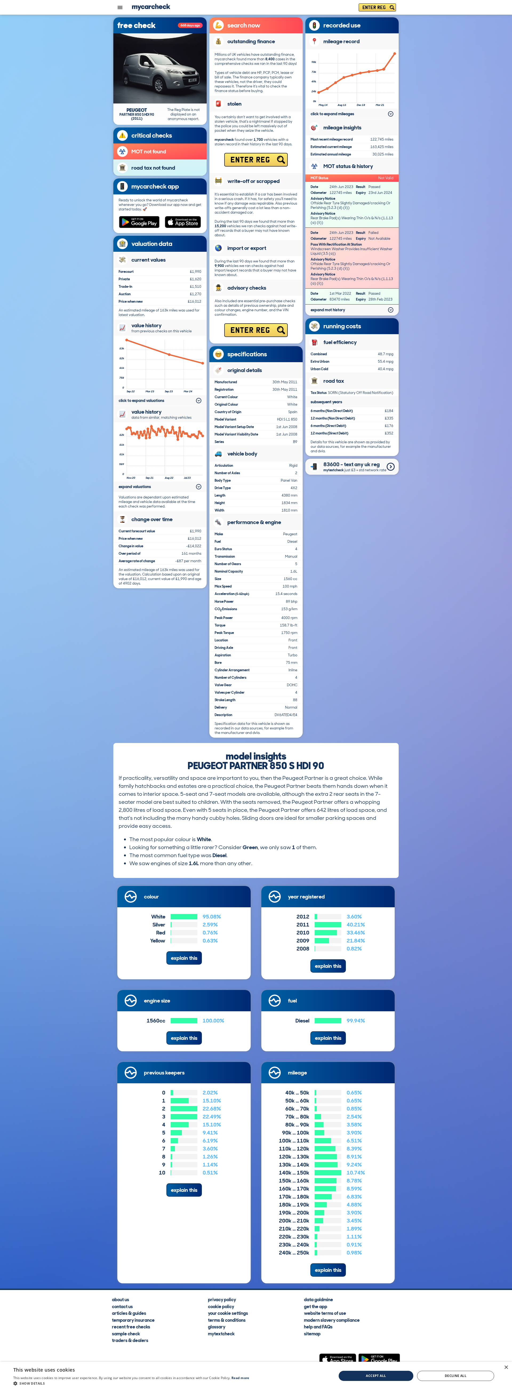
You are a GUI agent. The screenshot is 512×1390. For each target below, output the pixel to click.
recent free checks (131, 1326)
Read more (240, 1378)
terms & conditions (227, 1320)
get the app (315, 1306)
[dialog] (256, 1376)
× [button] (506, 1367)
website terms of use (325, 1313)
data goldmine (318, 1299)
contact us (122, 1306)
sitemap (312, 1333)
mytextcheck (221, 1333)
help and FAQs (318, 1326)
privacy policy (222, 1299)
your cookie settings (228, 1313)
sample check (126, 1333)
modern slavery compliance (332, 1320)
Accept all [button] (376, 1375)
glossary (216, 1326)
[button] (131, 1383)
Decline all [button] (455, 1375)
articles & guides (129, 1313)
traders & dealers (130, 1340)
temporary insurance (133, 1320)
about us (120, 1299)
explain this (184, 957)
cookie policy (221, 1306)
